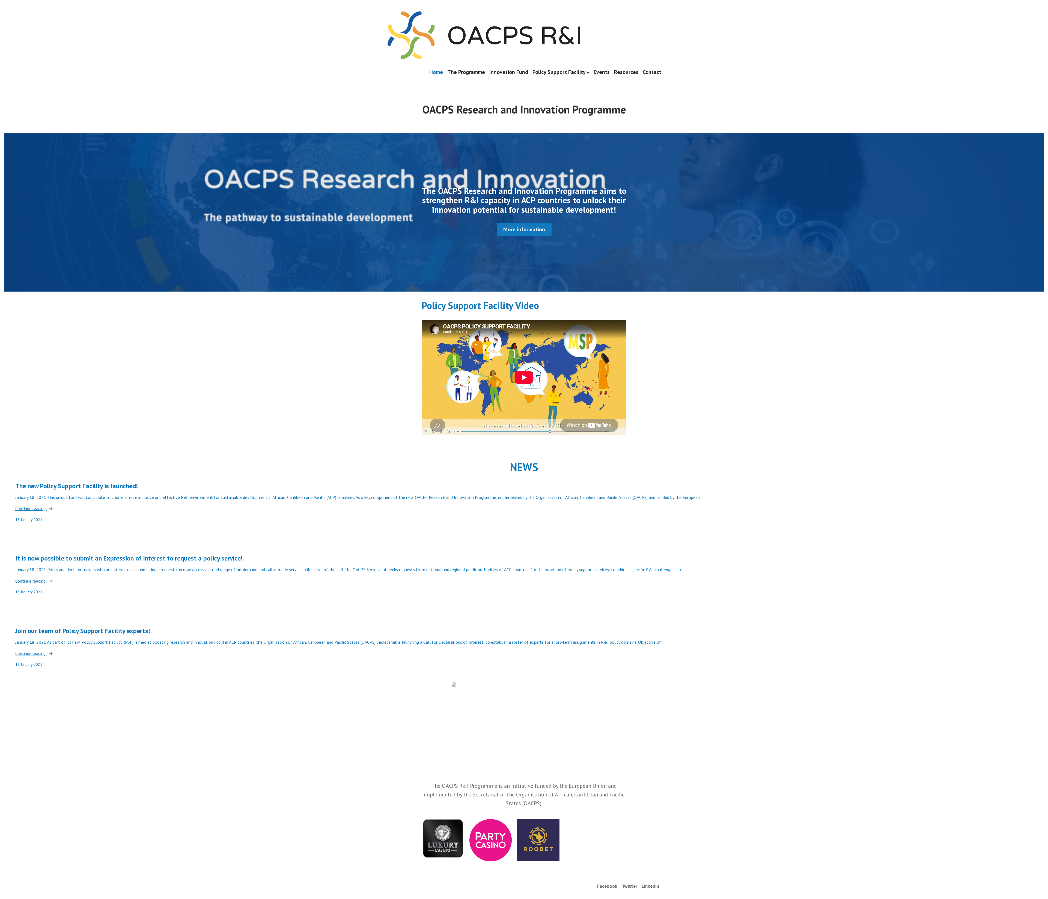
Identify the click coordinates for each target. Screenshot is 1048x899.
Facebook (607, 886)
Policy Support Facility (559, 72)
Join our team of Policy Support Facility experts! (82, 631)
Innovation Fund (508, 72)
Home (436, 72)
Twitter (629, 886)
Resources (626, 72)
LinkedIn (650, 886)
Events (602, 72)
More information (524, 229)
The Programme (466, 72)
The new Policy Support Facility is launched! (76, 486)
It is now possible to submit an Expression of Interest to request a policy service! (129, 558)
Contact (652, 72)
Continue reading (31, 508)
